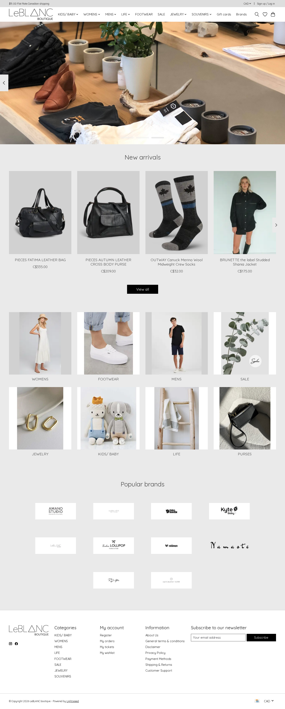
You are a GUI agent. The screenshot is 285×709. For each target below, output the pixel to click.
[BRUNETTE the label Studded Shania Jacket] (245, 212)
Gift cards (224, 14)
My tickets (107, 647)
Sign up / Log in (266, 3)
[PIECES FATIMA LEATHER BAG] (40, 212)
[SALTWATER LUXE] (171, 580)
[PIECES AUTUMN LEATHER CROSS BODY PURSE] (108, 212)
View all (142, 289)
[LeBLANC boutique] (31, 14)
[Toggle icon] (257, 14)
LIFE (176, 454)
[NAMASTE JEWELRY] (229, 546)
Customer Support (158, 670)
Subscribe (261, 637)
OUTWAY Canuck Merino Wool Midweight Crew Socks (177, 261)
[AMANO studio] (56, 511)
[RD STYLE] (113, 580)
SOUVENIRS (62, 676)
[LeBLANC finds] (56, 546)
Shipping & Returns (158, 665)
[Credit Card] (257, 701)
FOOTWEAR (144, 14)
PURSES (245, 454)
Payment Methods (158, 659)
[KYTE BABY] (229, 511)
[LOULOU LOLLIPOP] (113, 546)
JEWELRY (40, 454)
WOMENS (40, 379)
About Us (151, 635)
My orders (107, 641)
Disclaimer (152, 647)
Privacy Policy (155, 653)
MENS (177, 379)
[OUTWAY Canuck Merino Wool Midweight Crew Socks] (176, 212)
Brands (241, 14)
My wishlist (107, 653)
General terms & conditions (165, 641)
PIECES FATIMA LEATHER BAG (40, 259)
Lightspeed (73, 701)
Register (106, 635)
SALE (161, 14)
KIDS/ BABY (108, 454)
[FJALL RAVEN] (171, 511)
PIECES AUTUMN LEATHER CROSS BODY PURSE (108, 261)
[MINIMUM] (171, 546)
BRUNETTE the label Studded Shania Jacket (245, 261)
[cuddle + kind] (113, 511)
